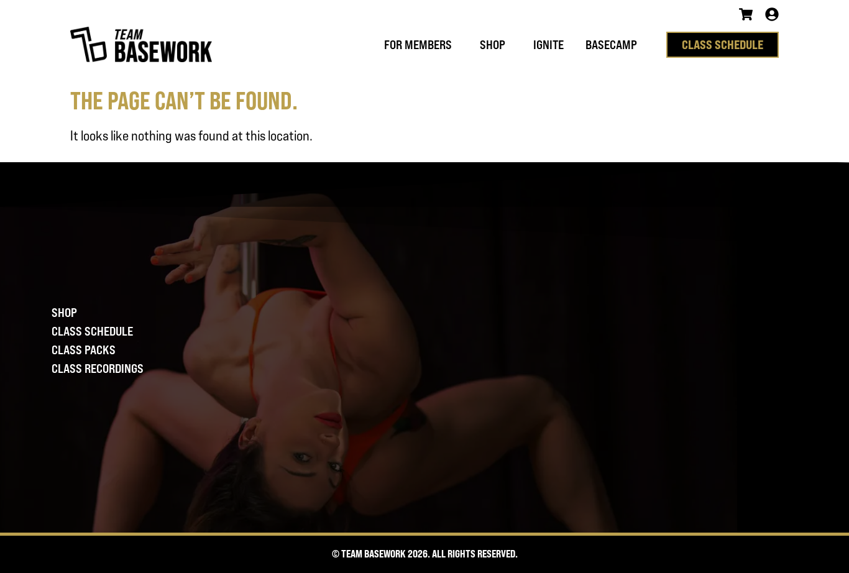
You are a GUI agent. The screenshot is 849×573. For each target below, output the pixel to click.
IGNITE (548, 44)
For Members (418, 44)
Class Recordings (98, 368)
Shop (492, 44)
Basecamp (611, 44)
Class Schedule (92, 331)
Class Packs (84, 350)
